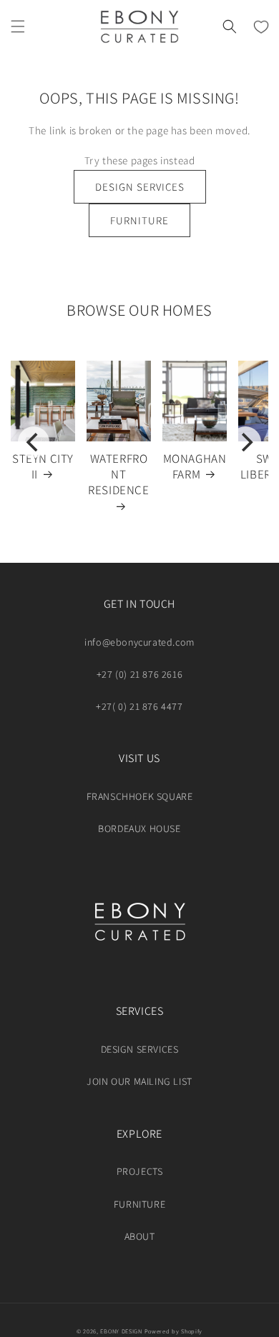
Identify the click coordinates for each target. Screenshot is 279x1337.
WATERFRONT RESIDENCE (118, 474)
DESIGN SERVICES (140, 187)
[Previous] (33, 442)
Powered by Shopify (174, 1331)
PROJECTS (140, 1171)
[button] (18, 26)
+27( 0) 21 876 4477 (139, 706)
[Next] (245, 442)
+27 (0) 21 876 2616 (139, 674)
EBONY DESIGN (121, 1331)
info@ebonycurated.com (139, 642)
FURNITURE (139, 220)
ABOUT (139, 1236)
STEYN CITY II (43, 466)
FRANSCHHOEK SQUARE (140, 796)
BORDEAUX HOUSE (139, 828)
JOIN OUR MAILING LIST (139, 1081)
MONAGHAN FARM (195, 466)
